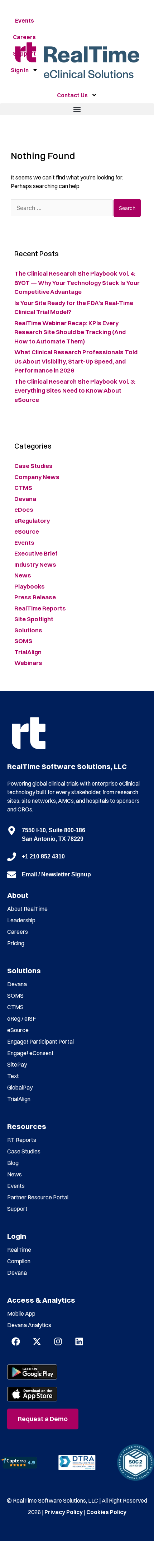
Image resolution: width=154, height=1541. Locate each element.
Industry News (35, 564)
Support (24, 53)
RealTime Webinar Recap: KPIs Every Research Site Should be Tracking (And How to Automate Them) (70, 332)
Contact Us (72, 95)
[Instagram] (58, 1341)
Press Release (35, 597)
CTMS (23, 487)
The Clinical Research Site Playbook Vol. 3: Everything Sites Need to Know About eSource (74, 390)
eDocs (23, 509)
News (22, 575)
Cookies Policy (106, 1512)
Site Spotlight (33, 619)
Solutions (28, 630)
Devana (25, 498)
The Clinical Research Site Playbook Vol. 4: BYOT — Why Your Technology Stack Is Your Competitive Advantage (77, 282)
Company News (36, 477)
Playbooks (29, 586)
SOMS (23, 641)
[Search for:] (62, 207)
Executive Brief (36, 553)
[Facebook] (15, 1341)
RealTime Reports (40, 608)
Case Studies (33, 465)
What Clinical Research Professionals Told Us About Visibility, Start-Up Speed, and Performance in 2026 (76, 361)
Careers (24, 37)
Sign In (20, 70)
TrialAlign (28, 652)
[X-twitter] (36, 1341)
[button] (77, 109)
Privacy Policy (63, 1512)
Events (24, 20)
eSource (26, 531)
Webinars (28, 662)
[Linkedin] (79, 1341)
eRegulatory (32, 520)
